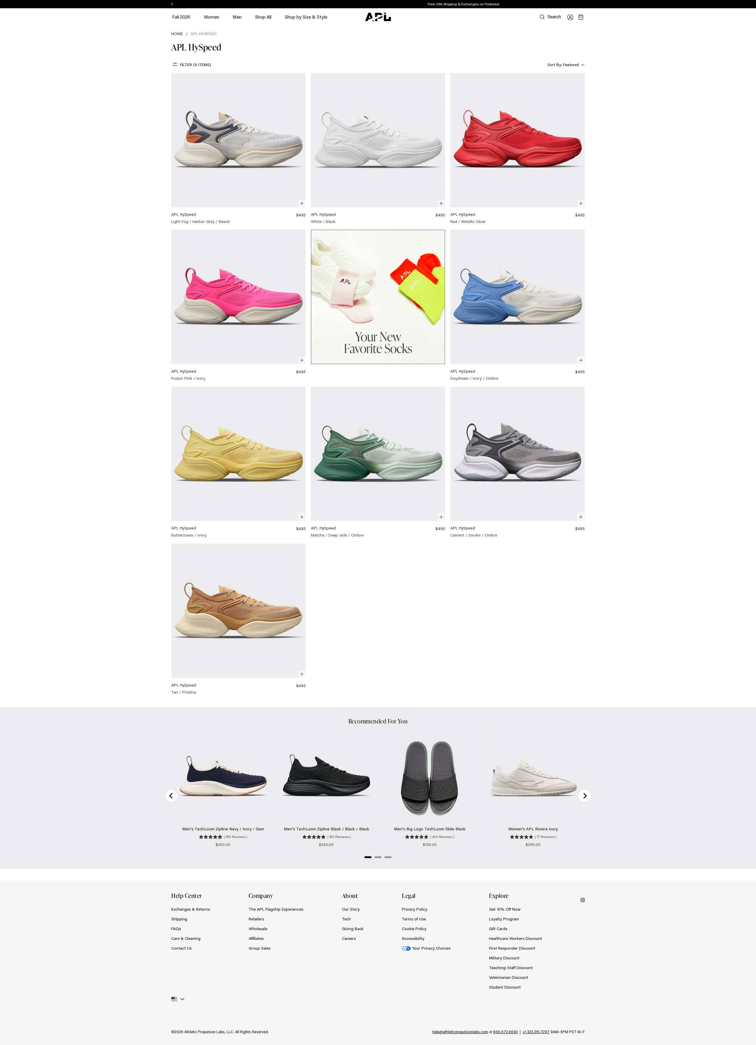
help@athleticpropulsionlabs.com (460, 1031)
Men (237, 20)
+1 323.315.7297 (536, 1031)
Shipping (179, 919)
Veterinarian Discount (508, 977)
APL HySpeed (203, 33)
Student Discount (505, 987)
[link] (238, 148)
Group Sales (260, 948)
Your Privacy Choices (431, 948)
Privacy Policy (414, 909)
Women (211, 20)
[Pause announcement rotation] (172, 4)
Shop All (263, 17)
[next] (586, 4)
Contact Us (181, 948)
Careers (349, 938)
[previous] (571, 4)
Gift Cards (498, 928)
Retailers (256, 919)
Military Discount (504, 958)
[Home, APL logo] (378, 17)
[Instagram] (583, 899)
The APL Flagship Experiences (276, 909)
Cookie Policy (414, 928)
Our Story (351, 909)
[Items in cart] (581, 17)
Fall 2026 (181, 17)
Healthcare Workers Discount (515, 938)
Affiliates (256, 938)
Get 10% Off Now (505, 909)
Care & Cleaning (186, 938)
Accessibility (413, 938)
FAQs (176, 928)
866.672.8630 (505, 1031)
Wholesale (258, 928)
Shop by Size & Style (306, 20)
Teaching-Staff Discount (511, 967)
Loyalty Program (504, 919)
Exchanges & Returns (190, 909)
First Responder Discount (512, 948)
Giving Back (353, 928)
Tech (346, 919)
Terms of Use (414, 919)
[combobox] (565, 65)
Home (177, 33)
